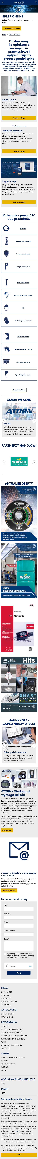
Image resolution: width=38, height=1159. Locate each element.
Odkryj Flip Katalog (19, 202)
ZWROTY (4, 1070)
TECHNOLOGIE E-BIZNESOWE (12, 1029)
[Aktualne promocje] (19, 126)
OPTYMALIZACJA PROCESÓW (11, 1033)
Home (4, 34)
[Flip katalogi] (19, 168)
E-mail (6, 922)
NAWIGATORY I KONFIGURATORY (13, 1039)
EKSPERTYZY (5, 1048)
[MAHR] (19, 627)
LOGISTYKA (5, 995)
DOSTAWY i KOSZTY (8, 1064)
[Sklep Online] (19, 86)
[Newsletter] (19, 851)
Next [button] (34, 421)
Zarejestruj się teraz (9, 890)
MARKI (3, 1042)
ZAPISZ (19, 1154)
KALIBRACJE (5, 1061)
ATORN (3, 1093)
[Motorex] (19, 570)
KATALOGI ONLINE (7, 1017)
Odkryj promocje (19, 151)
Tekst (6, 939)
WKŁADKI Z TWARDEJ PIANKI (11, 1045)
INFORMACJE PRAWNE (9, 1002)
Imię (6, 905)
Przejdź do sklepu (19, 118)
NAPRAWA (4, 1067)
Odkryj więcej (6, 830)
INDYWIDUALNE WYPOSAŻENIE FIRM (14, 1036)
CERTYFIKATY (6, 1005)
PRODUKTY (5, 1026)
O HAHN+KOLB (6, 992)
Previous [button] (4, 421)
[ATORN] (19, 513)
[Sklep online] (19, 9)
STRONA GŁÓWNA (14, 34)
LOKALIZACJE (5, 998)
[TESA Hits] (19, 684)
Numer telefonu (9, 931)
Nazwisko (7, 914)
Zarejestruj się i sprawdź (12, 28)
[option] (19, 19)
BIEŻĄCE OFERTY (7, 1014)
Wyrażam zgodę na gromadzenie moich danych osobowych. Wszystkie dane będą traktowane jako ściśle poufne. (20, 956)
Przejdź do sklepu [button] (19, 390)
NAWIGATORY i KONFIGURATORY (13, 1058)
